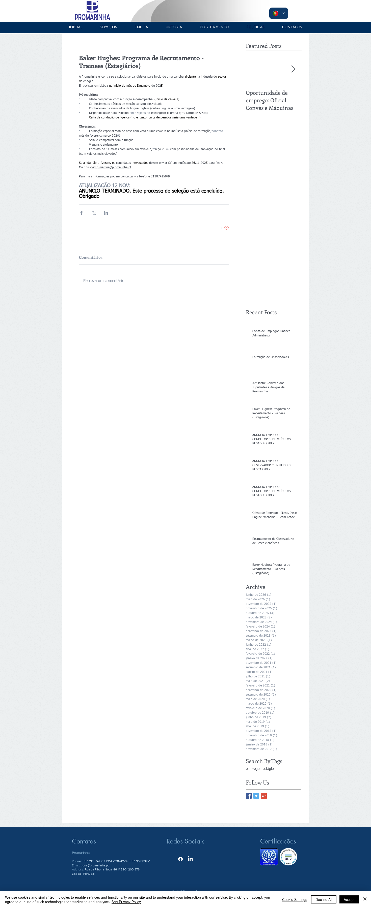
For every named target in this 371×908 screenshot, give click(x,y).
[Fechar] (365, 899)
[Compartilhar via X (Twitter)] (93, 212)
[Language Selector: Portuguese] (278, 13)
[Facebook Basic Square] (249, 796)
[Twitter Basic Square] (256, 796)
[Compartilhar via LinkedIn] (106, 212)
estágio (268, 769)
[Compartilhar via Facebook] (81, 212)
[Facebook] (180, 859)
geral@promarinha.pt (95, 865)
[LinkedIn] (190, 859)
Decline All (323, 899)
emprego (253, 769)
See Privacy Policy (126, 901)
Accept (349, 899)
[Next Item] (293, 69)
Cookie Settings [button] (294, 899)
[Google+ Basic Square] (264, 796)
